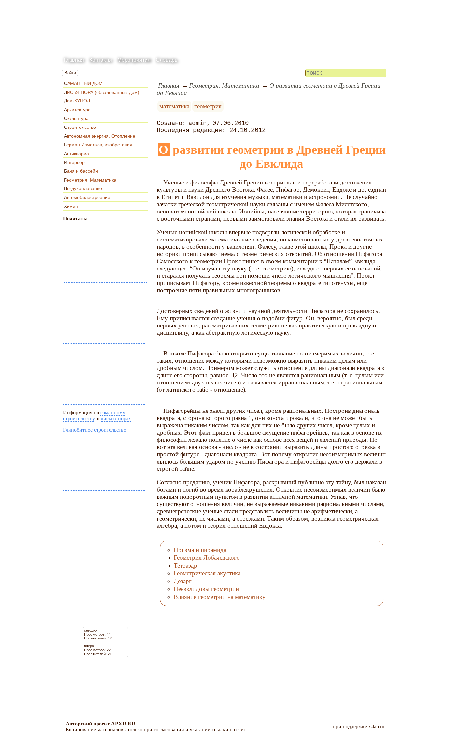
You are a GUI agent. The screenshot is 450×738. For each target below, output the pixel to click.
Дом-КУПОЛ (77, 100)
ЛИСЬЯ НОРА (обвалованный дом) (101, 92)
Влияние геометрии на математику (220, 596)
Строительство (80, 127)
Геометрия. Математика (90, 180)
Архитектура (77, 109)
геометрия (208, 106)
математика (174, 106)
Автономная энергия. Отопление (99, 136)
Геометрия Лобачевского (207, 557)
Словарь (166, 60)
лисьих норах (116, 418)
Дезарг (183, 581)
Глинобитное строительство (94, 430)
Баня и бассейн (81, 171)
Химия (71, 206)
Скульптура (76, 118)
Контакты (100, 60)
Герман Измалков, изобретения (98, 144)
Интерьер (74, 162)
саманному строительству (94, 415)
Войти (70, 73)
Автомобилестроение (87, 197)
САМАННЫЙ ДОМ (83, 83)
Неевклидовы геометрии (206, 588)
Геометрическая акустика (207, 573)
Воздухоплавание (83, 188)
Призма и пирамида (200, 549)
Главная (74, 60)
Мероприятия (134, 60)
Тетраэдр (185, 565)
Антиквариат (77, 153)
